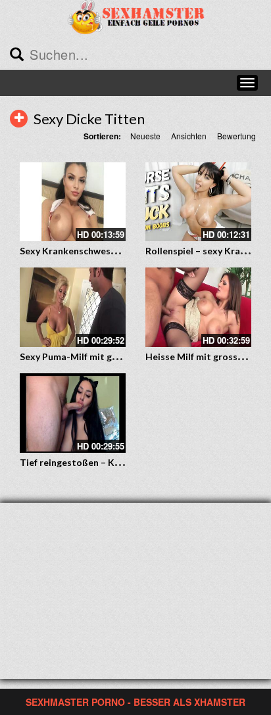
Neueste (145, 135)
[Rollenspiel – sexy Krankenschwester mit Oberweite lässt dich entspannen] (198, 202)
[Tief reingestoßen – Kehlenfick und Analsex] (73, 413)
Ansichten (189, 135)
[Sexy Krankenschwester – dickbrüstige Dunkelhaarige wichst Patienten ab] (73, 202)
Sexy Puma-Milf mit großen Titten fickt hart (116, 356)
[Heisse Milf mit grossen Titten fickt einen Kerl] (198, 307)
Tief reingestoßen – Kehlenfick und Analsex (114, 462)
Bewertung (236, 135)
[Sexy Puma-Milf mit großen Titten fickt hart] (73, 307)
